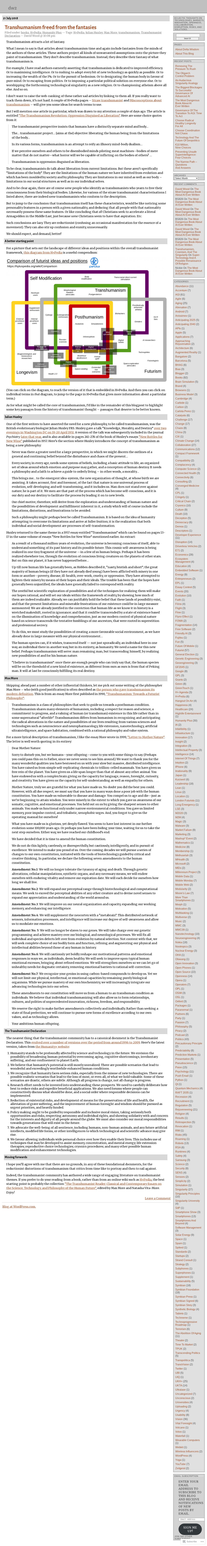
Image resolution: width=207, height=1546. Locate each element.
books (25, 32)
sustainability (183, 1281)
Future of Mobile (184, 646)
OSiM (178, 993)
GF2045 (180, 667)
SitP (177, 1208)
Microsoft (180, 863)
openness (181, 976)
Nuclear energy (184, 950)
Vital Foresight (183, 1423)
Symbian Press (184, 1296)
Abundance (182, 286)
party (178, 1018)
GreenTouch (182, 688)
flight (178, 608)
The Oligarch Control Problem (184, 74)
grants (179, 679)
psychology (182, 1071)
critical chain (183, 501)
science (180, 1164)
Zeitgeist (180, 1468)
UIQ (177, 1377)
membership (182, 851)
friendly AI (181, 633)
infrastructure (182, 733)
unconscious (182, 1398)
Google (179, 671)
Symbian (180, 1285)
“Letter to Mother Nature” (145, 737)
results (179, 1118)
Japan (178, 775)
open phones (183, 967)
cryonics (180, 505)
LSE (177, 809)
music (178, 921)
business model (184, 394)
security (180, 1168)
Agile (178, 298)
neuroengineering (185, 938)
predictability (182, 1050)
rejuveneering (183, 1109)
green (178, 684)
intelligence (182, 754)
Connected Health (185, 473)
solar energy (182, 1235)
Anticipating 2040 (185, 324)
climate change (184, 440)
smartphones (183, 1216)
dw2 (12, 8)
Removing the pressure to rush (185, 67)
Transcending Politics (187, 1353)
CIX (177, 436)
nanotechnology (184, 934)
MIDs (178, 868)
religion (180, 1113)
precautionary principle (188, 1043)
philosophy (181, 1026)
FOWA (179, 620)
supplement (182, 1277)
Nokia (178, 942)
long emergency (185, 804)
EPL (177, 583)
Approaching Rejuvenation (183, 342)
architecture (182, 348)
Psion (178, 1067)
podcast (180, 1035)
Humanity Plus (52, 32)
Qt (176, 1084)
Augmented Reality (186, 352)
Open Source (183, 972)
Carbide (180, 402)
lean (178, 788)
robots (179, 1143)
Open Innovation (184, 963)
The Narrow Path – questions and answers (186, 164)
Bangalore (181, 356)
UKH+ (178, 1381)
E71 (177, 550)
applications (182, 336)
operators (181, 984)
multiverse (181, 917)
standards (181, 1251)
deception (181, 518)
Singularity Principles (187, 1193)
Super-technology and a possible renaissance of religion (188, 259)
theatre (179, 1340)
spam (178, 1243)
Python (179, 1080)
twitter (179, 1368)
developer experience (188, 535)
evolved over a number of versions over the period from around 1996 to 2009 (85, 1042)
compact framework (187, 453)
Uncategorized (183, 1394)
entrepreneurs (183, 578)
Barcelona (181, 360)
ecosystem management (182, 560)
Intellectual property (186, 750)
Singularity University (187, 1200)
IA (176, 724)
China (178, 432)
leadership (181, 783)
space (179, 1239)
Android (179, 311)
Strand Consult (183, 1260)
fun (177, 641)
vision (179, 1419)
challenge (181, 419)
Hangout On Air (184, 700)
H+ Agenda (181, 692)
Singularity (181, 1189)
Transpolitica (182, 1360)
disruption (181, 542)
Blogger (179, 373)
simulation (181, 1185)
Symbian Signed (184, 1301)
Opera (178, 980)
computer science (186, 469)
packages (181, 1005)
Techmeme (181, 1317)
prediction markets (186, 1054)
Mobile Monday (184, 880)
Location (180, 796)
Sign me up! (190, 1529)
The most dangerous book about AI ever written (187, 103)
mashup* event (184, 838)
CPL (177, 493)
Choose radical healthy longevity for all (185, 123)
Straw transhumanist (107, 100)
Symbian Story (183, 1305)
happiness (181, 705)
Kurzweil (180, 779)
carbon (179, 407)
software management (188, 1227)
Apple (178, 332)
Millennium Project (186, 872)
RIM (177, 1130)
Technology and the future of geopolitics (187, 139)
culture (179, 509)
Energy (179, 574)
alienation (181, 307)
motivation (181, 908)
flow (178, 612)
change (180, 423)
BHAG (179, 365)
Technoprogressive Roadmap (186, 1323)
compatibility (182, 460)
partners (180, 1014)
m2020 (179, 813)
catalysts (180, 415)
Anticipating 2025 (185, 320)
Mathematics (182, 842)
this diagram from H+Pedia (43, 252)
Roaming (180, 1139)
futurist (179, 650)
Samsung (180, 1160)
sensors (180, 1176)
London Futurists (185, 800)
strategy (180, 1264)
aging (178, 303)
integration (181, 745)
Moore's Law (182, 893)
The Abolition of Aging (188, 1333)
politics (179, 1039)
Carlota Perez (183, 411)
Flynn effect (182, 616)
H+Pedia (35, 32)
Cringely (180, 497)
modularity (181, 889)
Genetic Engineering (187, 658)
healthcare (181, 709)
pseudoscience (184, 1063)
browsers (180, 390)
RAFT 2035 (182, 1092)
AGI (177, 294)
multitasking (182, 913)
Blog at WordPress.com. (19, 1206)
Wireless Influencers (187, 1451)
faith (178, 599)
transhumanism (129, 32)
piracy (179, 1030)
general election (185, 654)
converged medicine (187, 485)
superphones (183, 1272)
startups (180, 1256)
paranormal (182, 1009)
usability (180, 1415)
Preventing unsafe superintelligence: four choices (186, 154)
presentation (182, 1059)
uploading (181, 1406)
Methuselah (182, 855)
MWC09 (180, 929)
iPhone (179, 766)
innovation (181, 737)
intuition (179, 762)
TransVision (182, 1364)
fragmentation (183, 625)
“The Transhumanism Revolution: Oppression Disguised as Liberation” (69, 115)
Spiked (179, 1247)
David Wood (182, 189)
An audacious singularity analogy (186, 82)
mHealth (180, 859)
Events (179, 591)
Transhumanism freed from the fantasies (50, 27)
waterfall (180, 1436)
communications (185, 449)
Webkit (179, 1447)
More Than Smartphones (183, 899)
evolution (180, 595)
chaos (179, 428)
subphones (182, 1268)
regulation (181, 1105)
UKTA (178, 1385)
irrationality (181, 771)
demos (179, 526)
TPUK (178, 1348)
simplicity (180, 1181)
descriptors (181, 530)
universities (182, 1402)
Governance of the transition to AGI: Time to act (188, 113)
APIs (178, 328)
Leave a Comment (158, 1198)
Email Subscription (186, 1476)
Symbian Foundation (187, 1289)
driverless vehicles (186, 546)
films (178, 604)
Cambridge (181, 398)
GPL (177, 675)
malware (180, 825)
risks (178, 1134)
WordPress (181, 1455)
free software (183, 629)
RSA (178, 1147)
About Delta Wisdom (187, 49)
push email (182, 1075)
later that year (31, 437)
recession (181, 1096)
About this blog (184, 53)
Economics (181, 554)
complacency (183, 464)
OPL (177, 988)
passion (180, 1022)
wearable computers (187, 1440)
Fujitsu (179, 637)
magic (178, 821)
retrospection (183, 1122)
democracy (181, 522)
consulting (181, 481)
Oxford (179, 1001)
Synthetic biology (185, 1309)
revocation (181, 1126)
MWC (178, 925)
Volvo (178, 1431)
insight (179, 741)
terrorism (180, 1329)
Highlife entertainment (188, 713)
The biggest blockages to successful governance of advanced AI (188, 92)
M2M (178, 817)
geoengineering (184, 662)
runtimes (180, 1151)
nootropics (181, 946)
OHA (178, 955)
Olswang (180, 959)
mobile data (182, 876)
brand (178, 386)
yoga (178, 1460)
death (178, 514)
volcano (180, 1427)
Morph (179, 904)
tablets (179, 1313)
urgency (180, 1410)
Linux (178, 792)
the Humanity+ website (52, 1047)
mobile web (182, 884)
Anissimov (181, 315)
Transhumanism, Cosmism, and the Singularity (186, 252)
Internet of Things (185, 758)
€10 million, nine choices (183, 146)
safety (179, 1155)
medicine (180, 847)
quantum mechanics (187, 1088)
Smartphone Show (186, 1212)
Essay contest (183, 587)
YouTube (180, 1464)
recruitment (182, 1101)
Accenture (181, 290)
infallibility (181, 729)
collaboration (183, 445)
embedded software (187, 570)
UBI (177, 1372)
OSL (177, 997)
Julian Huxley (94, 32)
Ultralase (180, 1389)
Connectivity (182, 477)
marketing (181, 834)
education (181, 566)
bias (177, 369)
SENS (179, 1172)
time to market (184, 1344)
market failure (183, 830)
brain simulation (184, 381)
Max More (110, 32)
